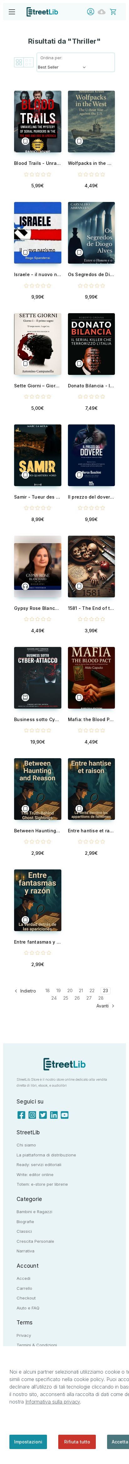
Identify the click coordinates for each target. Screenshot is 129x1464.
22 (92, 990)
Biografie (25, 1221)
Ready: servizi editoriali (39, 1164)
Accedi (92, 12)
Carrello (24, 1288)
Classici (24, 1231)
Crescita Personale (35, 1241)
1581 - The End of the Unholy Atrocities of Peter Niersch (91, 608)
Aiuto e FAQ (28, 1307)
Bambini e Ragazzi (34, 1211)
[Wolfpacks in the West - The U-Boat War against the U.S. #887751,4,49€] (91, 121)
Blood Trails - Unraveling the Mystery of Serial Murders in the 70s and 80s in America (37, 163)
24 (54, 998)
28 (101, 998)
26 (77, 998)
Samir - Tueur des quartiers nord (37, 497)
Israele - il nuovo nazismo (37, 274)
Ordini (103, 12)
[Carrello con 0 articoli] (117, 11)
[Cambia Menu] (11, 11)
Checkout (26, 1297)
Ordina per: (51, 57)
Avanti (103, 1005)
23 (105, 990)
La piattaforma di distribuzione (46, 1154)
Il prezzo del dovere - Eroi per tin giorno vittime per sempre (91, 497)
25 (65, 998)
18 (47, 990)
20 (70, 990)
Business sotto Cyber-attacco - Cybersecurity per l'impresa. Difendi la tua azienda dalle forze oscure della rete (37, 719)
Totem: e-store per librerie (42, 1184)
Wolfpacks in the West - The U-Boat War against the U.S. (91, 163)
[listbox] (63, 67)
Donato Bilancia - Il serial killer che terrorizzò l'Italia (91, 385)
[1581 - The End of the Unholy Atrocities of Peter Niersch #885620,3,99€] (91, 566)
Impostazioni (28, 1441)
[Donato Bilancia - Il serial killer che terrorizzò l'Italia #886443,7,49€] (91, 344)
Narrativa (25, 1250)
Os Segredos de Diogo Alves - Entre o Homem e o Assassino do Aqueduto (91, 274)
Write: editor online (35, 1174)
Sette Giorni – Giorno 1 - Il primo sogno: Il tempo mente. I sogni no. (37, 385)
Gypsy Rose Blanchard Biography (37, 608)
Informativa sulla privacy (52, 1402)
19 (58, 990)
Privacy (24, 1335)
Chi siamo (26, 1144)
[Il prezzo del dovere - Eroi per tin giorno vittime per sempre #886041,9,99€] (91, 455)
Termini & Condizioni (37, 1344)
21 (81, 990)
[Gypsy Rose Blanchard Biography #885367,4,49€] (37, 566)
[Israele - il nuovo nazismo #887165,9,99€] (37, 233)
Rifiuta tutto (77, 1441)
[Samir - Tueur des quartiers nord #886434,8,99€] (37, 455)
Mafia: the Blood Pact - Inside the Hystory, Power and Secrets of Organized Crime (91, 719)
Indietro (27, 990)
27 (89, 998)
